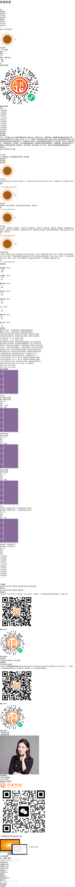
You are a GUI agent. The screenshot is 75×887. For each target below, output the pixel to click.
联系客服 (20, 590)
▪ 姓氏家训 (3, 126)
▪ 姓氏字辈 (3, 124)
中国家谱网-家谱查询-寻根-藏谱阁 (10, 660)
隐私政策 (43, 668)
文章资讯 (8, 586)
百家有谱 (20, 586)
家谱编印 (2, 12)
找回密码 (14, 590)
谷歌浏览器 (32, 586)
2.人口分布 (3, 118)
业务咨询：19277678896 (8, 594)
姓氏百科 (2, 21)
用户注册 (2, 590)
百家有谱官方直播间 (6, 664)
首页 (1, 10)
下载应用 (14, 586)
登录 (1, 29)
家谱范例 (9, 29)
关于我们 (2, 23)
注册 (4, 29)
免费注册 (2, 25)
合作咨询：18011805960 (24, 594)
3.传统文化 (3, 120)
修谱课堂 (2, 17)
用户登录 (8, 590)
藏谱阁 (2, 19)
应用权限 (37, 668)
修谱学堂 (2, 586)
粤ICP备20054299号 (40, 666)
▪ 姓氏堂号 (3, 122)
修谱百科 (2, 14)
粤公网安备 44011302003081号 (57, 666)
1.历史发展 (3, 110)
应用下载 (2, 16)
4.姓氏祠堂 (3, 128)
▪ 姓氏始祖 (3, 114)
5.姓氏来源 (3, 129)
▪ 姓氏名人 (3, 116)
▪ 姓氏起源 (3, 112)
